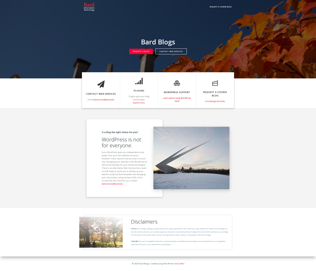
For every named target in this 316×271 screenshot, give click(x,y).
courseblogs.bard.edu (215, 101)
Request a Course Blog (221, 7)
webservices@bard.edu (112, 183)
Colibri (181, 263)
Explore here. (139, 102)
